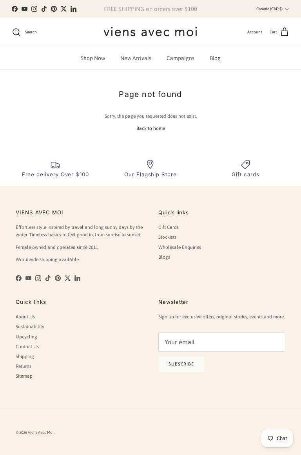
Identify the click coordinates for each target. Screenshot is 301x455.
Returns (23, 366)
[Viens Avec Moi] (150, 32)
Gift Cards (168, 227)
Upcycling (26, 337)
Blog (215, 58)
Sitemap (24, 376)
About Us (25, 317)
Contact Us (27, 346)
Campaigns (180, 58)
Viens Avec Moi (41, 432)
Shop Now (93, 58)
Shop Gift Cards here (187, 12)
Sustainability (30, 326)
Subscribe (181, 364)
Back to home (150, 128)
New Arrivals (135, 58)
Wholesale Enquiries (179, 247)
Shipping (25, 356)
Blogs (164, 257)
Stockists (167, 237)
